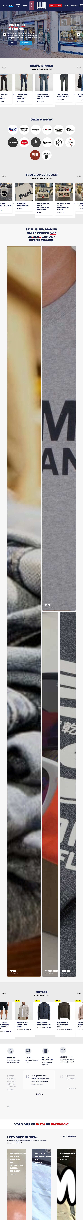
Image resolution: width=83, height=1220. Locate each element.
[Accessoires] (50, 794)
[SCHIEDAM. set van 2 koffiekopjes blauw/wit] (44, 192)
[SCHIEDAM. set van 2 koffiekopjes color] (64, 192)
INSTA (40, 1124)
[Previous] (4, 34)
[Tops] (59, 428)
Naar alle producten (42, 69)
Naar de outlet (41, 995)
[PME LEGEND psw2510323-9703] (64, 1011)
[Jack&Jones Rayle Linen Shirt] (24, 1011)
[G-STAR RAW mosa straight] (24, 82)
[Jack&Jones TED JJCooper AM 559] (44, 82)
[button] (19, 36)
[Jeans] (24, 611)
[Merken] (68, 794)
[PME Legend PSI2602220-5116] (44, 1011)
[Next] (78, 34)
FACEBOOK (59, 1124)
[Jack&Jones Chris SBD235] (64, 82)
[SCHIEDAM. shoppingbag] (24, 192)
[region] (41, 1093)
